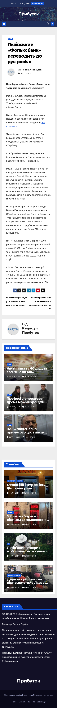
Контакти (22, 702)
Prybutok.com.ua (24, 614)
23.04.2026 (15, 587)
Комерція (11, 481)
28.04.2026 (15, 556)
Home (14, 702)
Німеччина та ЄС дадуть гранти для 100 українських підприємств (28, 371)
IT (8, 544)
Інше (10, 39)
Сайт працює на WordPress (16, 695)
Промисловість (14, 575)
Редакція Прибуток (31, 70)
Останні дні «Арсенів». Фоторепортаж (26, 486)
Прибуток (28, 14)
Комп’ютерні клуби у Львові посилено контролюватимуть (16, 301)
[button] (48, 23)
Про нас (31, 702)
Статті (20, 481)
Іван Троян (30, 377)
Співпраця (41, 702)
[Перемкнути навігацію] (27, 24)
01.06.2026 (15, 493)
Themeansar (47, 695)
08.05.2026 (15, 524)
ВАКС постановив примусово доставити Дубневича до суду (25, 432)
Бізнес (10, 512)
